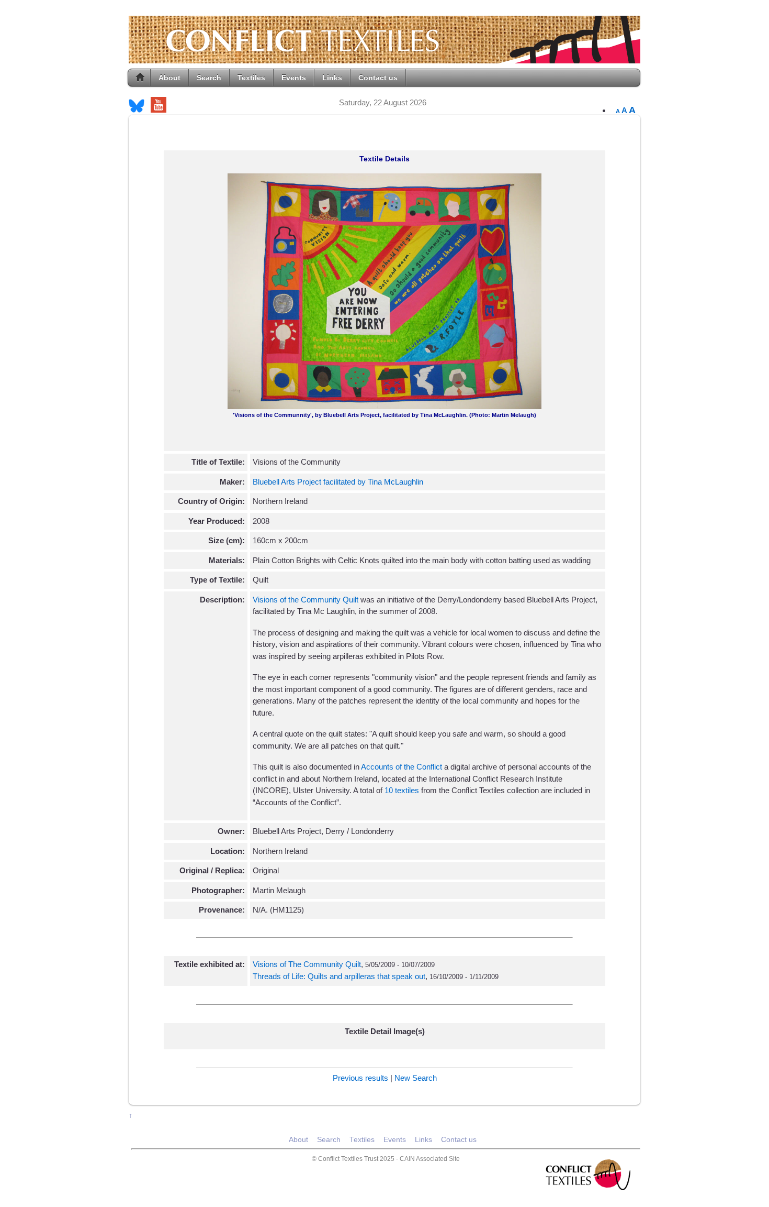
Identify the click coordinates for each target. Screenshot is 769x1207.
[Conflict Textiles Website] (384, 58)
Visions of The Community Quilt (307, 964)
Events (293, 77)
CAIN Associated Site (430, 1158)
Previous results (360, 1077)
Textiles (251, 77)
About (169, 77)
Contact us (378, 77)
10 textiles (402, 790)
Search (209, 77)
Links (332, 77)
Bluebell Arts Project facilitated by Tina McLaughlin (338, 481)
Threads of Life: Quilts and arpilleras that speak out (339, 976)
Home (140, 77)
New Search (415, 1077)
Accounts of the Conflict (401, 766)
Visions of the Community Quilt (305, 599)
